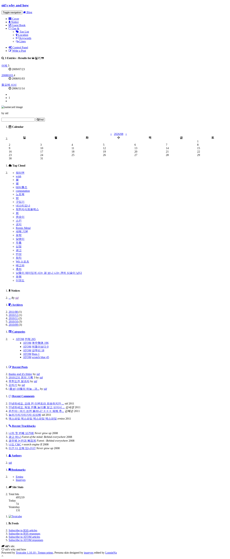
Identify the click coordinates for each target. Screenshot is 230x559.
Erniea (19, 476)
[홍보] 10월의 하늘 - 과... (24, 388)
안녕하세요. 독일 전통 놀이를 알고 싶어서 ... (37, 407)
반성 (19, 254)
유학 (19, 235)
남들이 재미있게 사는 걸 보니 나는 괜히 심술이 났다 (49, 272)
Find (41, 119)
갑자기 (13, 385)
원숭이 (20, 216)
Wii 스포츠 (22, 261)
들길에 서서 (9, 84)
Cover (15, 18)
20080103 (7, 75)
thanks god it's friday (20, 374)
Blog (29, 12)
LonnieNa (111, 552)
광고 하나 (15, 436)
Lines (22, 41)
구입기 (20, 201)
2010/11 (14, 318)
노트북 (20, 194)
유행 (19, 276)
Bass (36, 353)
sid (17, 297)
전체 (30, 339)
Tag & (15, 28)
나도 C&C (15, 444)
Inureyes (21, 479)
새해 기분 (22, 231)
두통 (19, 242)
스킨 (19, 220)
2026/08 (118, 133)
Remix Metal (23, 228)
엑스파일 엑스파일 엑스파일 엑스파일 (33, 418)
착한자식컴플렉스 (27, 209)
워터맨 (20, 172)
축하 (19, 269)
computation (23, 190)
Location (22, 34)
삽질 (19, 246)
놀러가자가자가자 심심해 (25, 414)
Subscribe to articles (23, 530)
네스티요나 (23, 205)
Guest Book (18, 25)
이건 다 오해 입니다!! (22, 448)
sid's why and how (15, 5)
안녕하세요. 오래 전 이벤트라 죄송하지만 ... (36, 403)
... (10, 297)
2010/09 (14, 324)
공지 (19, 224)
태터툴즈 (21, 187)
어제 (4, 65)
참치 (19, 257)
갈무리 (38, 350)
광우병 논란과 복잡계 (22, 440)
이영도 (20, 280)
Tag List (24, 31)
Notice (14, 22)
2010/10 (14, 321)
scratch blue (40, 357)
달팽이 (20, 238)
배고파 (20, 265)
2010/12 (14, 315)
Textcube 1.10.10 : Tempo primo (34, 552)
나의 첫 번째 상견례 (21, 433)
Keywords (25, 38)
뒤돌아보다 (40, 346)
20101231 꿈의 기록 (21, 377)
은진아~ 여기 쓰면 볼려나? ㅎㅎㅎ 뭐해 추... (36, 411)
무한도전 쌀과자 (19, 381)
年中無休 (40, 342)
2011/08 (14, 311)
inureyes (88, 552)
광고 (19, 250)
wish (18, 176)
